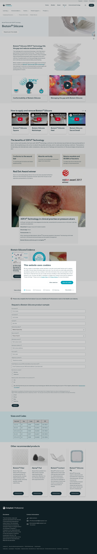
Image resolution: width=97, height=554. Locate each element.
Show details (68, 290)
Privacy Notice (54, 277)
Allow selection (53, 282)
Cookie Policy (44, 277)
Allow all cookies (67, 282)
